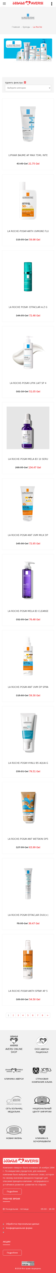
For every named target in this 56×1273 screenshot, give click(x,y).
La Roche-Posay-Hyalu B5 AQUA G (28, 763)
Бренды (26, 27)
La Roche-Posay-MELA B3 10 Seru (28, 459)
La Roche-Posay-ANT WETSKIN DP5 (28, 839)
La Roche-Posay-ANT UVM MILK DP (28, 535)
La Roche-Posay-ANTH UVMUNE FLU (28, 231)
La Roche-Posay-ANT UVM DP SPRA (28, 687)
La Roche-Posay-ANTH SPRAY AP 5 (28, 991)
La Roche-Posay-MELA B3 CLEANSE (28, 611)
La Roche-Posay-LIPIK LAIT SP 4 (28, 383)
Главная (16, 27)
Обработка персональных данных (22, 1224)
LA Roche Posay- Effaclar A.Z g (28, 307)
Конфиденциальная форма (18, 1228)
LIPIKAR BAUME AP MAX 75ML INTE (28, 155)
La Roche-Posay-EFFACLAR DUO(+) (28, 915)
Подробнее (12, 1191)
